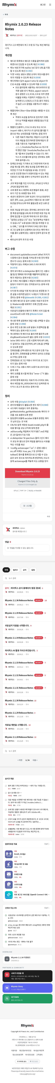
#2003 (46, 337)
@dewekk (29, 297)
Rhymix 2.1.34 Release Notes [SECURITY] (20, 635)
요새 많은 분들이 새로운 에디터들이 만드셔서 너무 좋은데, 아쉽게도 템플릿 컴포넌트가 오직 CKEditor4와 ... (28, 810)
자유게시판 (11, 825)
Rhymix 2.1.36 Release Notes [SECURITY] (20, 597)
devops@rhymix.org (27, 1074)
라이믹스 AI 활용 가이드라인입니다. (16, 647)
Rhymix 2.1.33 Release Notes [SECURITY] (20, 660)
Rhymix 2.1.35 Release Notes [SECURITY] (20, 610)
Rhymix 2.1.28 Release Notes (15, 734)
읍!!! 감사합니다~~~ (15, 792)
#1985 (35, 277)
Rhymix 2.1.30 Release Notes (15, 697)
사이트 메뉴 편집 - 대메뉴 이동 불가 (20, 941)
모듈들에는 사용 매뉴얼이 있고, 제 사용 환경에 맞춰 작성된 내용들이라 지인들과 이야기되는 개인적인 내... (28, 830)
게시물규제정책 (38, 1050)
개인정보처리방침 (25, 1050)
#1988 (45, 404)
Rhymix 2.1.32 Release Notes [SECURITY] (20, 672)
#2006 (43, 84)
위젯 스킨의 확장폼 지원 (16, 934)
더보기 (46, 844)
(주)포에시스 (23, 1037)
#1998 (22, 323)
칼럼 (33, 570)
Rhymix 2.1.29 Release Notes (15, 710)
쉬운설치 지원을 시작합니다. (13, 622)
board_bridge (10, 851)
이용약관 (14, 1050)
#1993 (29, 70)
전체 (6, 570)
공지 (24, 570)
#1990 (38, 297)
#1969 (35, 261)
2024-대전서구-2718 (33, 1045)
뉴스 (9, 788)
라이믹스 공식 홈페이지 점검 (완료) (16, 585)
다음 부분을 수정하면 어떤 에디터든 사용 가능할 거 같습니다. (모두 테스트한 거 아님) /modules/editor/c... (28, 801)
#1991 (18, 307)
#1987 (14, 287)
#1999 (33, 330)
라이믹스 (13, 35)
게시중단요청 (29, 1054)
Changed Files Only (27, 482)
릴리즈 (15, 570)
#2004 (37, 77)
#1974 (14, 267)
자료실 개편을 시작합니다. (12, 722)
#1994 (14, 317)
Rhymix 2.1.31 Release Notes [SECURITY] (20, 685)
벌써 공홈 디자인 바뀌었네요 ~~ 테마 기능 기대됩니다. (27, 785)
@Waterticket (36, 313)
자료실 (10, 795)
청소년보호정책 (18, 1054)
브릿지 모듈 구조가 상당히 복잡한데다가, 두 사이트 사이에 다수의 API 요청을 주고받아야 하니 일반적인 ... (28, 820)
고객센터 (39, 1054)
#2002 (45, 297)
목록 (6, 14)
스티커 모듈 (9, 882)
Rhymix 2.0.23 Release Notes (23, 26)
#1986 (41, 64)
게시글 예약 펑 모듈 (12, 862)
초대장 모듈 (9, 872)
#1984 (31, 401)
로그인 (43, 5)
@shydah (23, 401)
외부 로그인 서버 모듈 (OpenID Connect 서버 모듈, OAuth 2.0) (24, 893)
